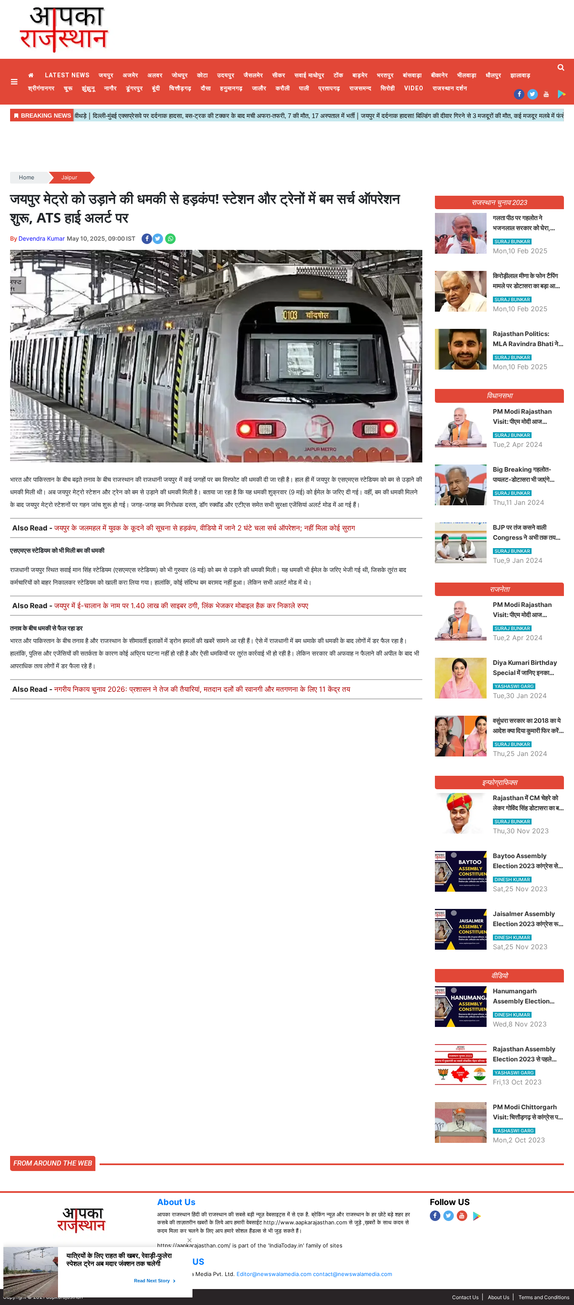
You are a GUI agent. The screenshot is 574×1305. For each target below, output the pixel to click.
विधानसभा (499, 395)
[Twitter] (532, 94)
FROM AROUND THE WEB (52, 1163)
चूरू (68, 88)
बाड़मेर (360, 75)
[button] (15, 81)
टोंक (338, 75)
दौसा (206, 88)
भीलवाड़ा (467, 75)
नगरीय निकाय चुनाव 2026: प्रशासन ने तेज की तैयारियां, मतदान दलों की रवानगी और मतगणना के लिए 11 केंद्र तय (202, 689)
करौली (283, 88)
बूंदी (156, 88)
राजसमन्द (360, 88)
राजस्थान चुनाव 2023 (499, 202)
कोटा (202, 75)
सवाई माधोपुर (309, 75)
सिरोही (388, 88)
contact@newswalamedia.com (352, 1274)
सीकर (278, 75)
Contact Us (465, 1297)
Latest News (67, 75)
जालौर (259, 88)
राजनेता (499, 589)
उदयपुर (225, 75)
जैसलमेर (253, 75)
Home (32, 75)
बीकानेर (439, 75)
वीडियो (499, 976)
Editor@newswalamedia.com (274, 1274)
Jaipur (69, 177)
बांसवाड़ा (412, 75)
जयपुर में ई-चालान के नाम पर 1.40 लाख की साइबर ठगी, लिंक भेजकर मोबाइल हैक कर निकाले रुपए (181, 605)
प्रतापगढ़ (329, 88)
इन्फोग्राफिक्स (499, 782)
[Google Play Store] (561, 94)
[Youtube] (546, 94)
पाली (304, 88)
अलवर (155, 75)
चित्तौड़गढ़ (180, 88)
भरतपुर (385, 75)
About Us (176, 1202)
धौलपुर (493, 75)
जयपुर (106, 75)
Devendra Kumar (41, 238)
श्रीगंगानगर (41, 88)
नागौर (110, 88)
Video (414, 88)
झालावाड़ (521, 75)
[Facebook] (519, 94)
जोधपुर (180, 75)
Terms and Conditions (544, 1297)
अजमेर (130, 75)
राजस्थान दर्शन (450, 88)
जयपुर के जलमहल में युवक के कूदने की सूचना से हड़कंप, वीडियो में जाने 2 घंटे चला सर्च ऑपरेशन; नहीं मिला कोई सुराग (204, 528)
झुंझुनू (88, 88)
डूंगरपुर (134, 88)
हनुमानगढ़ (231, 88)
